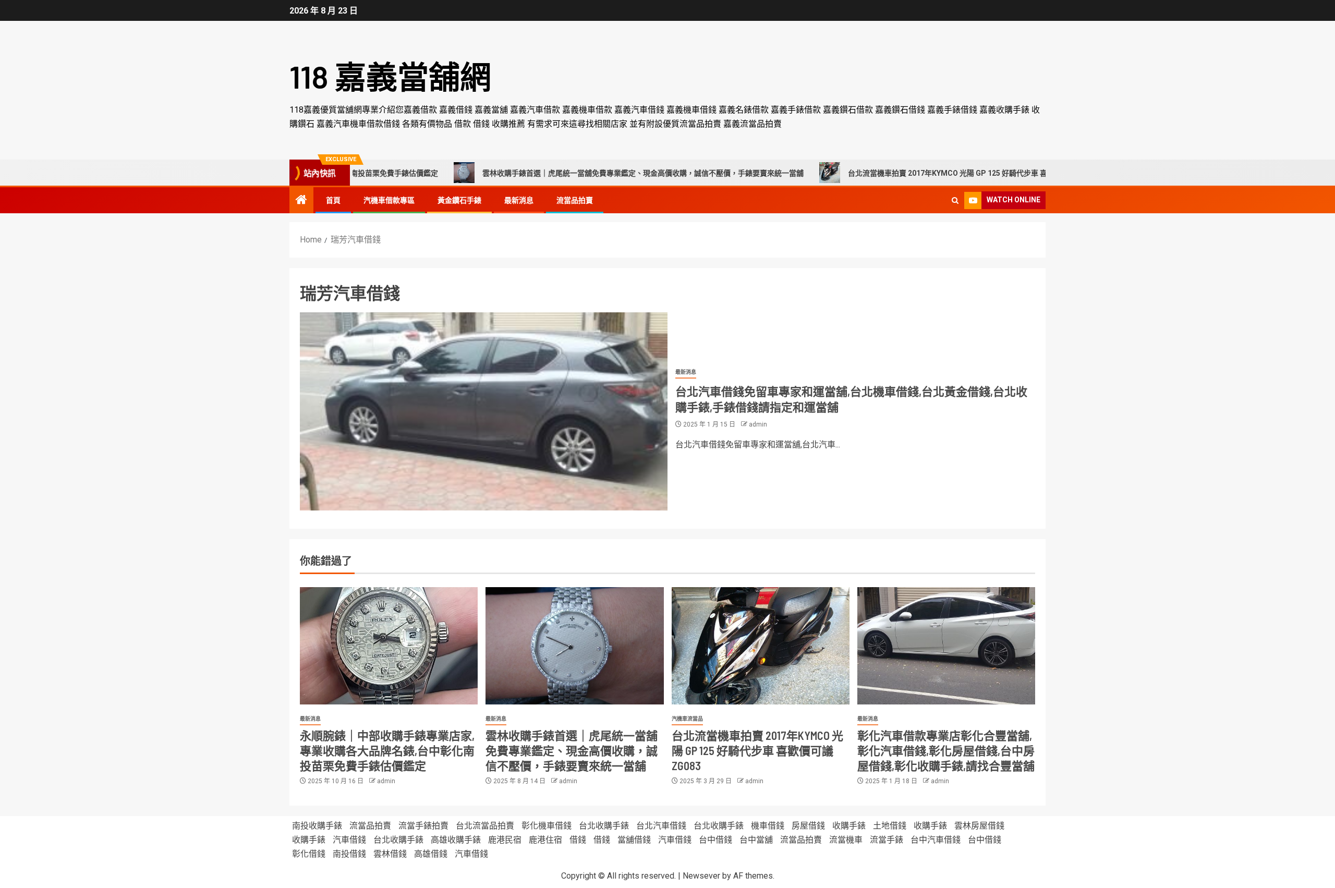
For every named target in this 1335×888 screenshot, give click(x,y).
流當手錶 (886, 840)
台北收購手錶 (604, 826)
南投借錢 (349, 854)
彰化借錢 (308, 854)
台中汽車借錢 (936, 840)
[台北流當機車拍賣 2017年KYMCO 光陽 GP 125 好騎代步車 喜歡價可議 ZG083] (760, 645)
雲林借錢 (390, 854)
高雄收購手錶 (456, 840)
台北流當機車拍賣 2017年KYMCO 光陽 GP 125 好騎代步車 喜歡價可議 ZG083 (926, 173)
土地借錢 (889, 826)
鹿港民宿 (504, 840)
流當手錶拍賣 (423, 826)
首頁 (333, 200)
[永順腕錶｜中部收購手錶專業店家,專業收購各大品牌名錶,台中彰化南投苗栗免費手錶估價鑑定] (389, 645)
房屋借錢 (808, 826)
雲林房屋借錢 (979, 826)
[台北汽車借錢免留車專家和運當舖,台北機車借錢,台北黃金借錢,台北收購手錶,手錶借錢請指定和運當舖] (484, 411)
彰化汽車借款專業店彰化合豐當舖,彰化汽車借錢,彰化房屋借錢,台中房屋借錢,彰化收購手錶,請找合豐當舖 (946, 750)
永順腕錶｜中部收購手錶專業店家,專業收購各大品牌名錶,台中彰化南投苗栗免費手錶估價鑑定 (387, 750)
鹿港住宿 (545, 840)
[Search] (955, 200)
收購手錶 (849, 826)
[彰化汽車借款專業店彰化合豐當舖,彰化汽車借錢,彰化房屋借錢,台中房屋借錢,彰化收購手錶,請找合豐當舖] (946, 645)
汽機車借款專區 (389, 200)
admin (758, 424)
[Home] (301, 200)
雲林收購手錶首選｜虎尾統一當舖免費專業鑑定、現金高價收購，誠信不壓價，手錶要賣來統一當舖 (595, 173)
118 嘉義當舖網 (390, 76)
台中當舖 (756, 840)
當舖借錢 (634, 840)
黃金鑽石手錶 (459, 200)
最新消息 (518, 200)
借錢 (577, 840)
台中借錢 (715, 840)
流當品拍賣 (574, 200)
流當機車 (846, 840)
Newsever (701, 876)
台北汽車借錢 (661, 826)
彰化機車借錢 (546, 826)
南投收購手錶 (317, 826)
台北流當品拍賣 (485, 826)
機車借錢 (767, 826)
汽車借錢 (349, 840)
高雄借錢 (430, 854)
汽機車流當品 (687, 719)
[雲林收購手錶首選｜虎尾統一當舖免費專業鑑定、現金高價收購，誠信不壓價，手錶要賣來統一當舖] (574, 645)
